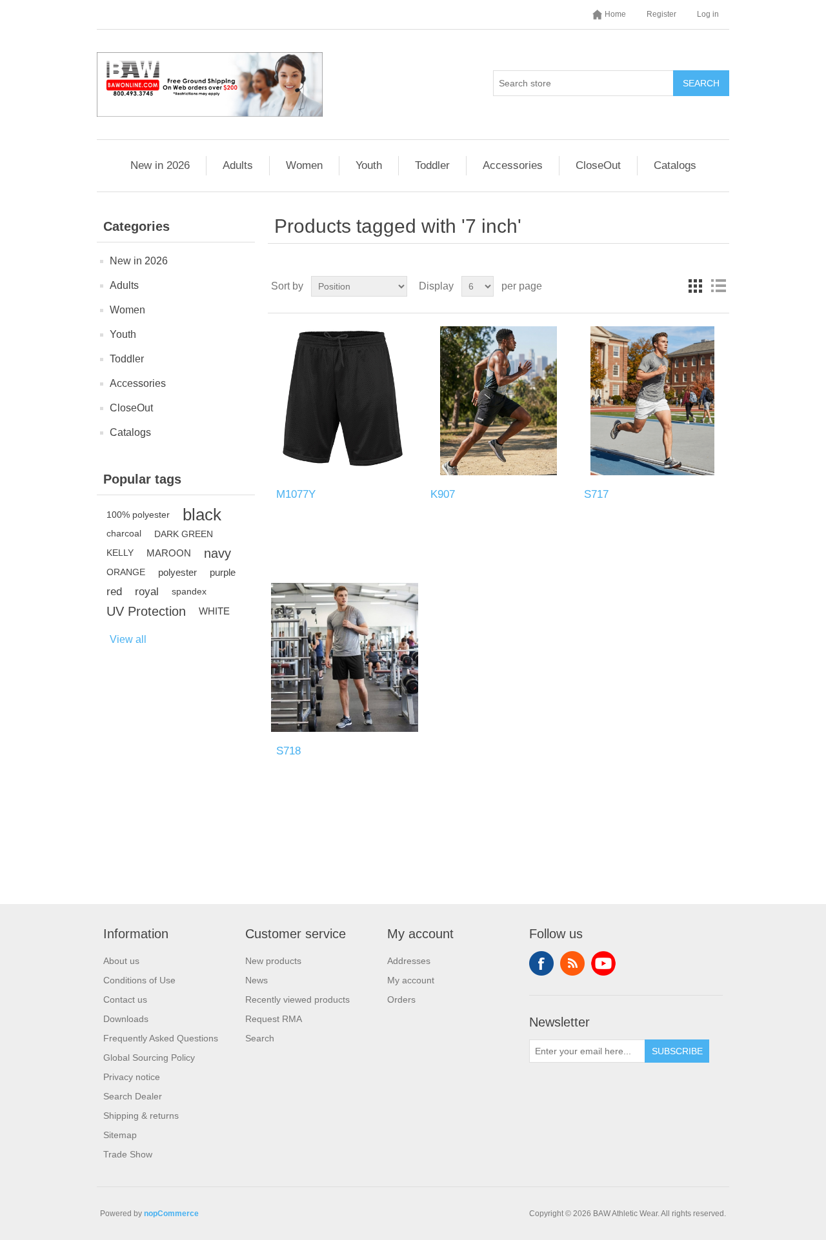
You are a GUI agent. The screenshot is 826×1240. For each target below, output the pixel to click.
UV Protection (146, 611)
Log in (708, 14)
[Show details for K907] (498, 400)
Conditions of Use (139, 980)
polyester (177, 572)
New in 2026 (160, 165)
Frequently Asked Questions (160, 1038)
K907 (442, 494)
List (718, 286)
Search (701, 83)
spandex (189, 591)
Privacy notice (131, 1077)
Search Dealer (132, 1096)
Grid (695, 286)
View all (128, 639)
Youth (369, 165)
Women (304, 165)
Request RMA (273, 1019)
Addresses (408, 961)
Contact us (125, 999)
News (256, 980)
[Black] (344, 400)
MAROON (168, 552)
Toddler (432, 165)
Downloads (125, 1019)
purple (223, 572)
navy (217, 553)
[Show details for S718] (344, 657)
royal (147, 592)
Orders (401, 999)
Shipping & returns (141, 1115)
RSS (572, 963)
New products (273, 961)
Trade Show (127, 1154)
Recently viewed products (297, 999)
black (202, 515)
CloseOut (598, 165)
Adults (238, 165)
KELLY (120, 553)
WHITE (214, 610)
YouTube (603, 963)
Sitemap (120, 1135)
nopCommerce (171, 1213)
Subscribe (677, 1051)
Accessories (513, 165)
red (114, 592)
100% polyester (138, 514)
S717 (596, 494)
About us (121, 961)
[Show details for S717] (652, 400)
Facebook (541, 963)
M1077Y (296, 494)
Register (661, 14)
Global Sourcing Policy (149, 1057)
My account (410, 980)
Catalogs (675, 165)
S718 (288, 751)
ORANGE (125, 572)
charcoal (123, 533)
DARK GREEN (183, 534)
